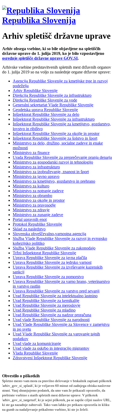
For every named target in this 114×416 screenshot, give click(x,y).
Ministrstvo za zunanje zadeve (38, 214)
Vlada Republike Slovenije (35, 353)
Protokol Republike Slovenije (37, 224)
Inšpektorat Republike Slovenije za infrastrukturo (54, 119)
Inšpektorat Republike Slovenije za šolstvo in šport (55, 138)
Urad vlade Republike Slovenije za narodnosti (51, 319)
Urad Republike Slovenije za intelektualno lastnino (55, 296)
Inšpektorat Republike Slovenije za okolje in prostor (56, 133)
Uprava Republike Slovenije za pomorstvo (48, 276)
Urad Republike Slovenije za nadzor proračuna (52, 315)
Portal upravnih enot (30, 219)
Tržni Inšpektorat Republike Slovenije (44, 253)
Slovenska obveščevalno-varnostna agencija (49, 233)
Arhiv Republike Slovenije (35, 90)
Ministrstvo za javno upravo (36, 176)
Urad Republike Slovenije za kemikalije (46, 300)
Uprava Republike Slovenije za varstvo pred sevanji (56, 291)
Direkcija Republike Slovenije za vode (45, 100)
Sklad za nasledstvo (29, 229)
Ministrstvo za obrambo (32, 195)
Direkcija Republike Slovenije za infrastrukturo (52, 95)
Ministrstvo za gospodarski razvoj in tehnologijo (53, 162)
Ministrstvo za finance (31, 152)
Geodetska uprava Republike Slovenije (45, 109)
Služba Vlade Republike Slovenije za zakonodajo (54, 248)
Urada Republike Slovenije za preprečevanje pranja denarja (62, 157)
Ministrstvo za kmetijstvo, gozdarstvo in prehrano (54, 181)
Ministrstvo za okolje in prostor (39, 200)
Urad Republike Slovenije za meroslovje (46, 305)
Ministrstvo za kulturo (31, 186)
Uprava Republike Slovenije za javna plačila (50, 257)
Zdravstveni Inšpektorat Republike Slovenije (50, 358)
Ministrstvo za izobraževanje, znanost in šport (51, 171)
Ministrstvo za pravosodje (34, 205)
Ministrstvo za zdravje (31, 210)
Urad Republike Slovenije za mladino (44, 310)
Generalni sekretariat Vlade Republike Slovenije (53, 105)
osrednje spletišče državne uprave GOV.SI (40, 58)
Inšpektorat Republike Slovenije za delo (46, 114)
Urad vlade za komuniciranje (37, 343)
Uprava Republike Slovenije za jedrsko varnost (52, 262)
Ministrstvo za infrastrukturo (36, 167)
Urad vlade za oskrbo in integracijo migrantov (51, 348)
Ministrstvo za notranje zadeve (38, 191)
